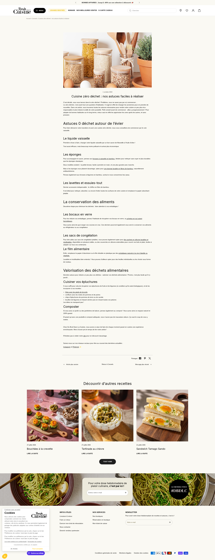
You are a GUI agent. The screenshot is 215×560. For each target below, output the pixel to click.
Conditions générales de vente (106, 553)
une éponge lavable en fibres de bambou (118, 169)
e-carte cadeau (106, 10)
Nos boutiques (98, 516)
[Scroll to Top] (211, 547)
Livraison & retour (66, 516)
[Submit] (125, 492)
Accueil (28, 18)
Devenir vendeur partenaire (69, 530)
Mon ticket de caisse (100, 523)
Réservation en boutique (101, 520)
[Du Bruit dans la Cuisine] (22, 10)
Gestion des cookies (141, 553)
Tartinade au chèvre (93, 448)
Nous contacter (65, 527)
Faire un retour (65, 520)
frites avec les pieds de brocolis (76, 292)
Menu (41, 10)
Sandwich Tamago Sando (150, 448)
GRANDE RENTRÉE (57, 10)
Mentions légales (125, 553)
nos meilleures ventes (86, 10)
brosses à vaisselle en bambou (104, 159)
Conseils (34, 18)
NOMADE (71, 10)
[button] (199, 10)
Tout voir (107, 461)
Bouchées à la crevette (40, 448)
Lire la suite (32, 453)
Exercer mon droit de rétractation (71, 523)
